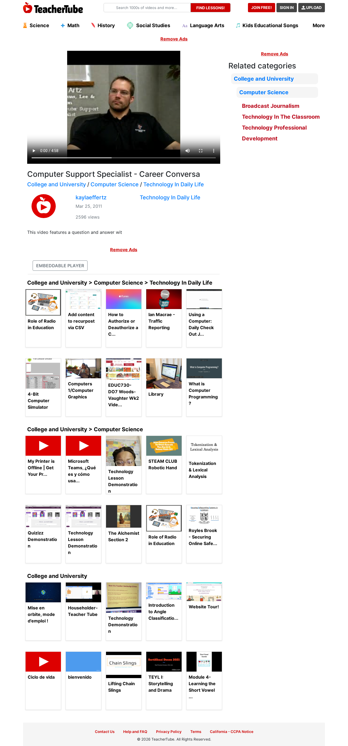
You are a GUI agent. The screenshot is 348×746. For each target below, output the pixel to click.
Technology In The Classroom (281, 117)
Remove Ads (174, 39)
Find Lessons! (210, 7)
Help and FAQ (135, 731)
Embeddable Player (60, 265)
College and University (56, 184)
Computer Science (115, 184)
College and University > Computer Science (85, 429)
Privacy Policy (169, 731)
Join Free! (261, 7)
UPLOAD (313, 7)
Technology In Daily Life (173, 184)
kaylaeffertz (91, 197)
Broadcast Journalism (270, 106)
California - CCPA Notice (231, 731)
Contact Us (104, 731)
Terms (195, 731)
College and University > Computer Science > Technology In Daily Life (119, 282)
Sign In (287, 7)
